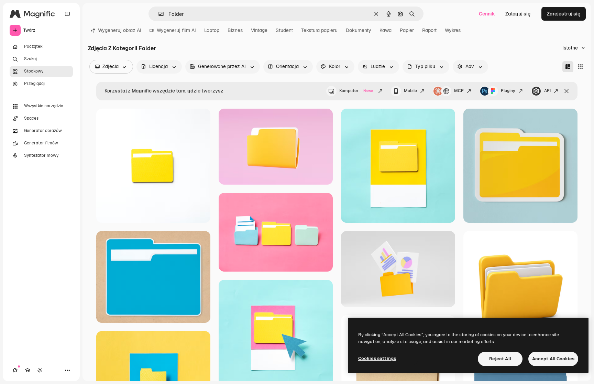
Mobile (410, 91)
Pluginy (508, 91)
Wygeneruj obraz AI (119, 30)
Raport (429, 30)
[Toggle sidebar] (67, 13)
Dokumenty (358, 30)
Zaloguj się (517, 14)
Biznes (235, 30)
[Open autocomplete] (158, 14)
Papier (407, 30)
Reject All (500, 359)
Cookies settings (377, 358)
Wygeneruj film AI (176, 30)
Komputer (356, 91)
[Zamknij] (566, 91)
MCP (459, 91)
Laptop (211, 30)
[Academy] (27, 370)
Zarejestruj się (563, 14)
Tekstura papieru (319, 30)
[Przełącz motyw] (39, 370)
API (547, 91)
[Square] (580, 66)
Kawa (386, 30)
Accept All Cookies (553, 359)
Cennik (487, 14)
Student (284, 30)
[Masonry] (567, 66)
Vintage (259, 30)
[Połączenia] (15, 370)
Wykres (453, 30)
